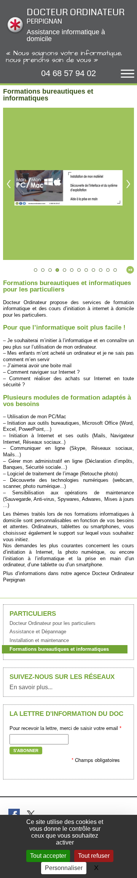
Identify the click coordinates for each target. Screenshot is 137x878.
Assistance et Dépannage (38, 631)
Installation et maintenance (39, 640)
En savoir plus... (31, 687)
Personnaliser (64, 868)
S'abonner (25, 750)
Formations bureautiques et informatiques (59, 649)
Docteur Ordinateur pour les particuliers (53, 623)
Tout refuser (94, 856)
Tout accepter (48, 856)
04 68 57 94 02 (68, 73)
